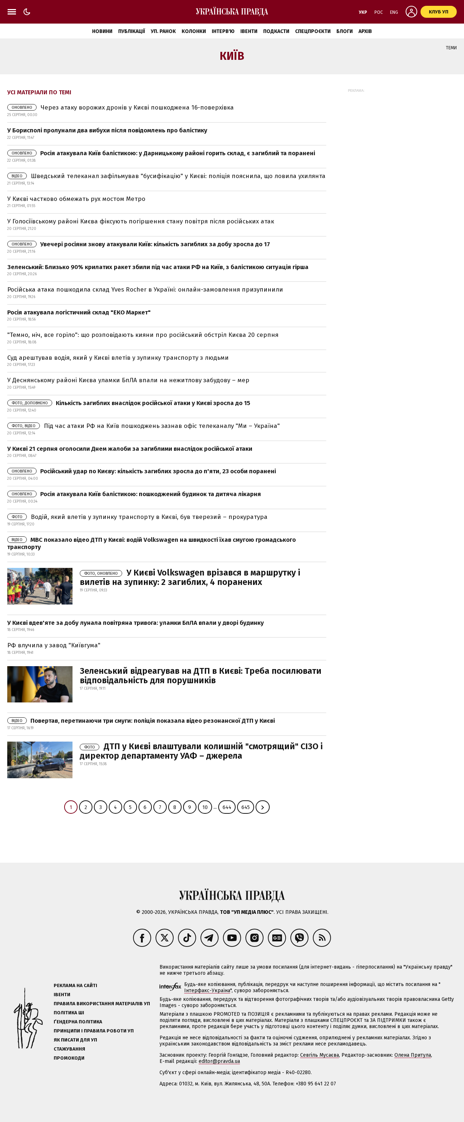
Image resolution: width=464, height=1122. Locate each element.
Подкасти (276, 31)
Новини (102, 31)
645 (245, 807)
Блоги (344, 31)
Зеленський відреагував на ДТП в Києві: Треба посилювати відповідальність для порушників (201, 675)
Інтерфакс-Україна (207, 990)
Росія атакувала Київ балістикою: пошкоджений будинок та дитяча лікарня (136, 494)
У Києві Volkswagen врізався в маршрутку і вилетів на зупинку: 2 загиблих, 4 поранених (190, 577)
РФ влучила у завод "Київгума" (53, 645)
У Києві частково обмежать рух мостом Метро (76, 199)
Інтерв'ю (223, 31)
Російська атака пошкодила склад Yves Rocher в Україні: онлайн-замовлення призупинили (145, 289)
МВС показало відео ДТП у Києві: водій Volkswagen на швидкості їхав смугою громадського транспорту (151, 543)
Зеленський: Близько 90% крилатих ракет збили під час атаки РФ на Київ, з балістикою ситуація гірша (157, 267)
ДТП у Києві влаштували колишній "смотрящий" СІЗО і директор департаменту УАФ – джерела (201, 751)
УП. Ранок (163, 31)
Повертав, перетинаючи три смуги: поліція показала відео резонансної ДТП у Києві (143, 721)
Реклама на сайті (75, 985)
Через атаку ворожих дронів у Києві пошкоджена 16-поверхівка (123, 107)
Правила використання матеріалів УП (102, 1003)
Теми (451, 47)
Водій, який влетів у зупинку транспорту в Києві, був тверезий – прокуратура (140, 517)
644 (227, 807)
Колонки (194, 31)
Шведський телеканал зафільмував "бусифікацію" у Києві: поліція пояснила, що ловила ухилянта (169, 176)
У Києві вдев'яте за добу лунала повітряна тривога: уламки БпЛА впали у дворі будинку (135, 623)
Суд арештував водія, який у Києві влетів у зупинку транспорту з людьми (118, 358)
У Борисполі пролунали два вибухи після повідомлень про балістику (107, 130)
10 (205, 807)
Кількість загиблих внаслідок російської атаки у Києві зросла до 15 (131, 403)
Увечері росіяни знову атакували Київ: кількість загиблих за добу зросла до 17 (141, 244)
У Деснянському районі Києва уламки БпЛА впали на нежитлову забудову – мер (128, 380)
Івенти (248, 31)
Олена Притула (412, 1055)
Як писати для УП (75, 1040)
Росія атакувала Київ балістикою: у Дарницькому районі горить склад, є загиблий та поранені (163, 153)
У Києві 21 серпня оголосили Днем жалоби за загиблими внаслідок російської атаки (129, 449)
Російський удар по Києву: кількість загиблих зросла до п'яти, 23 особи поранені (144, 471)
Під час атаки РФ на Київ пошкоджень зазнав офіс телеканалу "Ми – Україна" (146, 426)
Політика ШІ (69, 1012)
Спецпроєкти (313, 31)
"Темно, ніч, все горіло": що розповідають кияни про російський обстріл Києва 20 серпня (142, 335)
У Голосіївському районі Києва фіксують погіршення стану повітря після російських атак (140, 221)
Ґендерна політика (78, 1021)
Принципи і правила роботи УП (94, 1031)
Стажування (69, 1049)
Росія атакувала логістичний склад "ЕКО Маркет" (79, 312)
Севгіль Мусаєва (319, 1055)
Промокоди (69, 1058)
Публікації (131, 31)
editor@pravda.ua (219, 1061)
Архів (365, 31)
